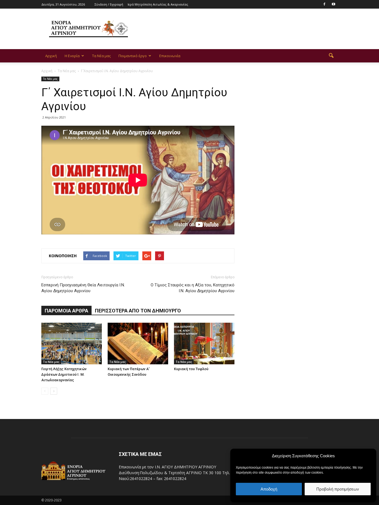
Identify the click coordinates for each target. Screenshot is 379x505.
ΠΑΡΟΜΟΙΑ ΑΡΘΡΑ (66, 311)
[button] (331, 55)
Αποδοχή (269, 489)
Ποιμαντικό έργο (132, 55)
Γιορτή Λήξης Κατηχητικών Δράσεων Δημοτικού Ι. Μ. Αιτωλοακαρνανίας (64, 374)
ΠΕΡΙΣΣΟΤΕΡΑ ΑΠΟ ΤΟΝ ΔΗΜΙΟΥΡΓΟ (138, 311)
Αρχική (51, 55)
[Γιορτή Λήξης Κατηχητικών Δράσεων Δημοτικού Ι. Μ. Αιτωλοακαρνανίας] (71, 343)
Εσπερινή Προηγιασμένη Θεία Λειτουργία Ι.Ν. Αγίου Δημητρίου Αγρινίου (83, 287)
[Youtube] (333, 4)
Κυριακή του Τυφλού (191, 369)
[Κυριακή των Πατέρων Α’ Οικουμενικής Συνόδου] (138, 343)
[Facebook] (324, 4)
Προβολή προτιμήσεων (337, 489)
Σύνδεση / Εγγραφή (109, 4)
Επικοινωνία (169, 55)
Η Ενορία (72, 55)
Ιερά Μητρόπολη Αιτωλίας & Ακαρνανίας (158, 4)
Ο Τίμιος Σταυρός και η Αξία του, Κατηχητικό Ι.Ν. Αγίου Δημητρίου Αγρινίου (192, 287)
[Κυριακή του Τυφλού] (204, 343)
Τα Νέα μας (101, 55)
